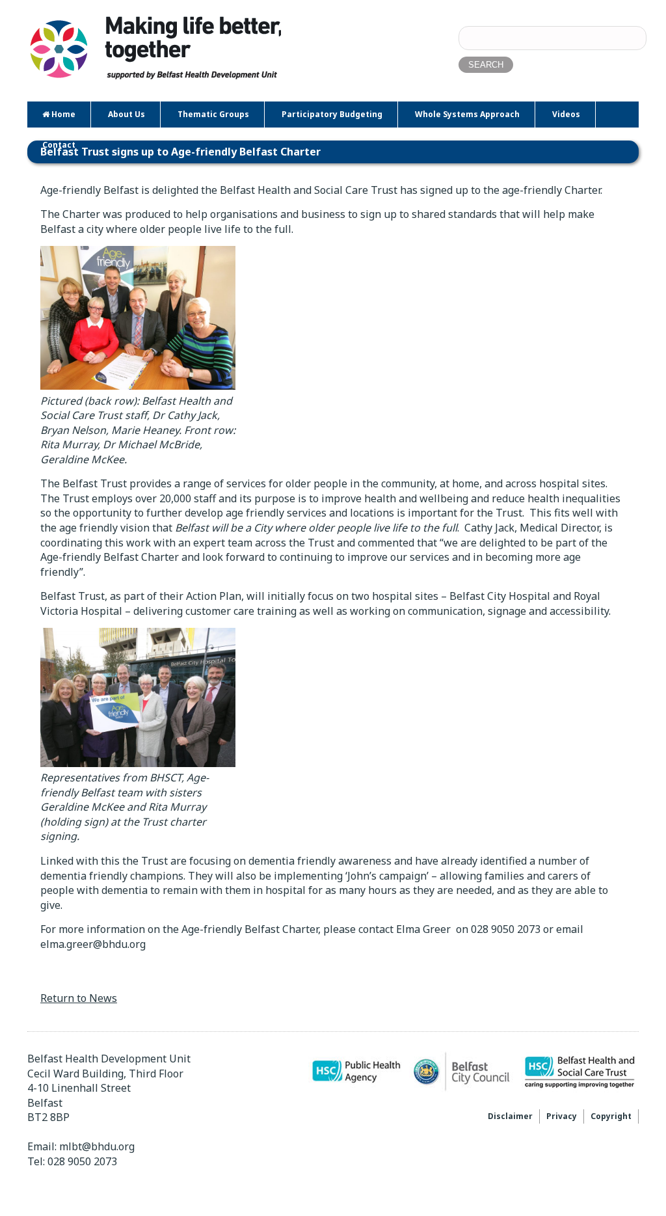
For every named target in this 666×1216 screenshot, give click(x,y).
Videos (566, 114)
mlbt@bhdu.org (97, 1146)
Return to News (78, 998)
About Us (126, 114)
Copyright (611, 1116)
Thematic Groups (213, 114)
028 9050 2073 (82, 1161)
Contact (58, 144)
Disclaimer (510, 1116)
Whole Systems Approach (467, 114)
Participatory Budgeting (332, 114)
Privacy (561, 1116)
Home (62, 114)
